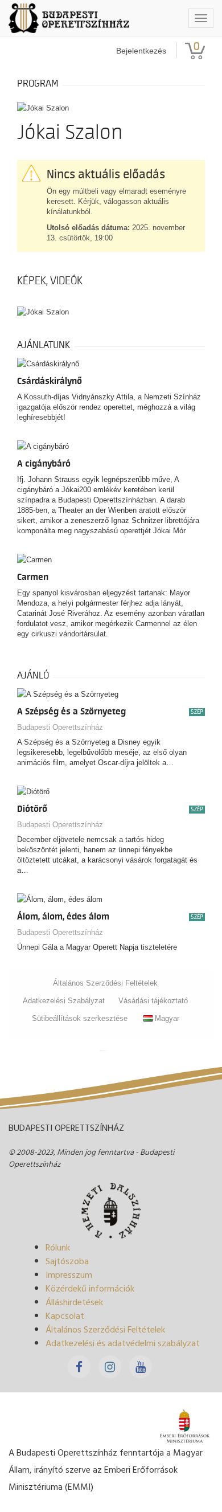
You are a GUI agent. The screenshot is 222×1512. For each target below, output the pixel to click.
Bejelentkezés (141, 50)
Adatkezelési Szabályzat (64, 1000)
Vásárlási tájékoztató (153, 1000)
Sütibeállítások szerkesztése (80, 1018)
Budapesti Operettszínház (60, 727)
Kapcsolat (65, 1315)
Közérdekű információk (90, 1288)
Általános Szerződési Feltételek (105, 983)
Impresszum (69, 1274)
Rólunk (58, 1247)
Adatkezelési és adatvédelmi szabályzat (123, 1343)
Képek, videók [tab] (50, 281)
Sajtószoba (67, 1261)
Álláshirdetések (74, 1302)
